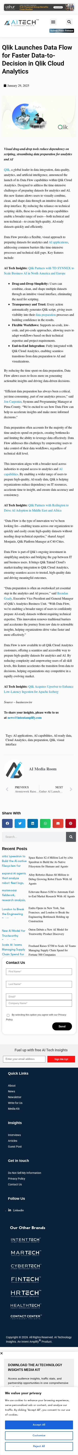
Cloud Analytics (16, 740)
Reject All (39, 1446)
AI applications (58, 242)
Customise (39, 1435)
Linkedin (18, 1210)
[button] (53, 22)
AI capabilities (43, 735)
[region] (39, 1421)
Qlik (7, 169)
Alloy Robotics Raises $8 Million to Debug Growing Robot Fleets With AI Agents (50, 879)
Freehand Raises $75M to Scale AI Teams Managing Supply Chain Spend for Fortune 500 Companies (52, 950)
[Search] (71, 837)
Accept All (39, 1425)
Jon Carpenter (12, 401)
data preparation (46, 314)
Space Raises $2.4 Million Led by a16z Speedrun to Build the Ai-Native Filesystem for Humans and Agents (51, 862)
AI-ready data (62, 735)
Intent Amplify (31, 1341)
